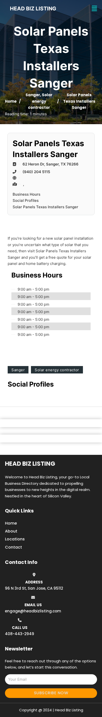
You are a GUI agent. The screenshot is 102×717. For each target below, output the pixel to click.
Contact (13, 547)
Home (11, 101)
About (11, 531)
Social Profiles (26, 200)
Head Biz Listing (30, 464)
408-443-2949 (19, 633)
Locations (15, 539)
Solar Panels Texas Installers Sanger (45, 207)
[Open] (94, 8)
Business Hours (26, 194)
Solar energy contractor (40, 101)
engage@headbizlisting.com (33, 611)
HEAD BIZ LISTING (33, 8)
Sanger (33, 94)
